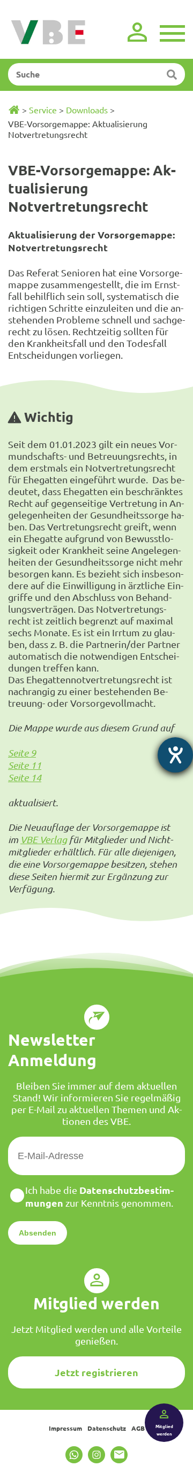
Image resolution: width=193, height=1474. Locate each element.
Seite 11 (24, 765)
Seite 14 (24, 777)
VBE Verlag (43, 839)
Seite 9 (22, 753)
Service (43, 109)
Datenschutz (106, 1428)
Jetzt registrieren (96, 1372)
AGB (138, 1428)
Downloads (87, 109)
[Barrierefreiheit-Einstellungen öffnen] (175, 755)
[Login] (137, 32)
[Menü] (172, 32)
